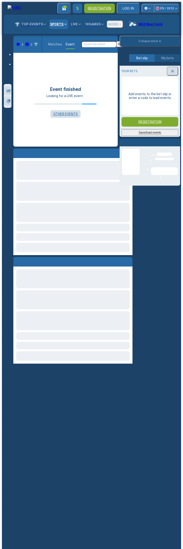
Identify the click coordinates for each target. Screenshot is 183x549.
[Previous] (17, 261)
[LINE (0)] (18, 44)
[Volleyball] (27, 44)
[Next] (28, 261)
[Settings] (147, 8)
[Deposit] (77, 8)
